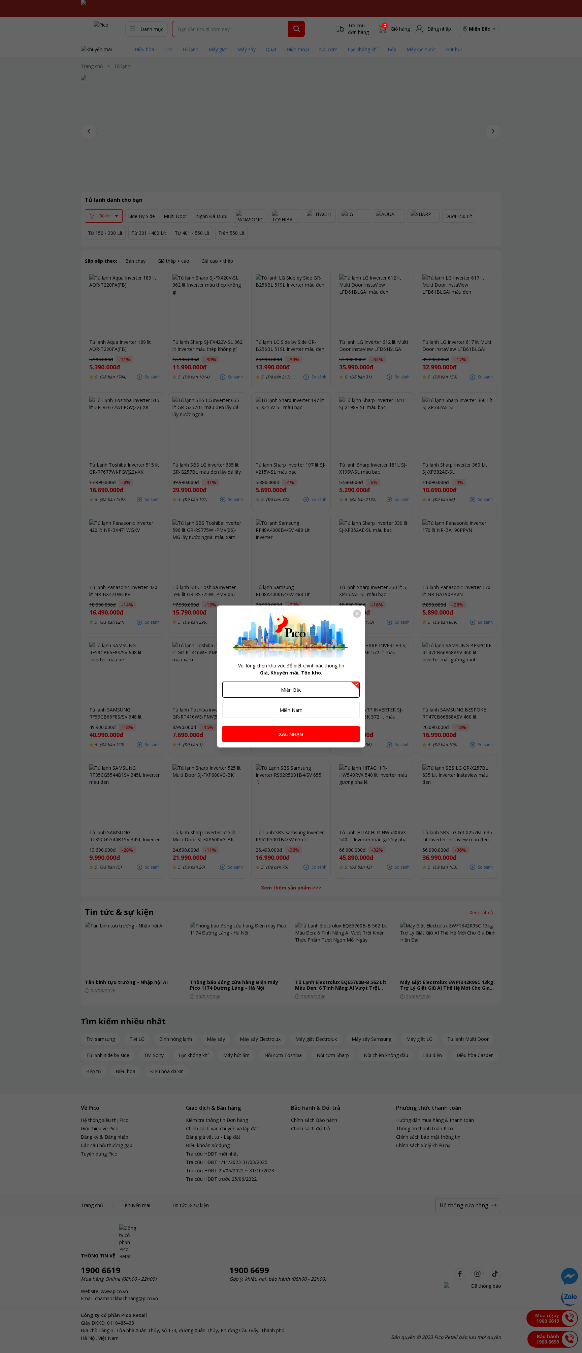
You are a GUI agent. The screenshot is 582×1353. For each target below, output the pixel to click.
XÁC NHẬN (291, 734)
